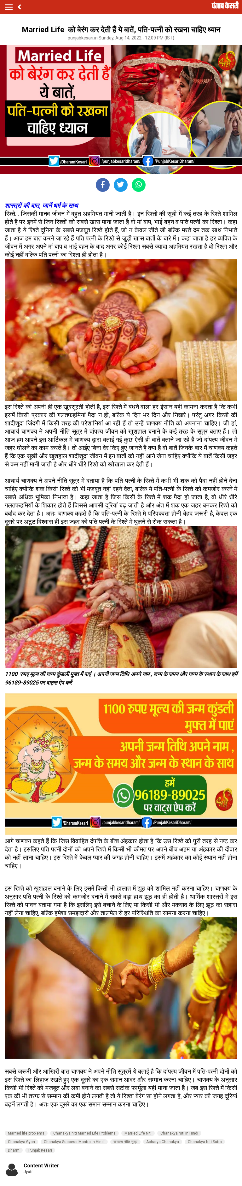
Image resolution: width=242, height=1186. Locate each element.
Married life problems (26, 1133)
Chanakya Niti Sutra (205, 1142)
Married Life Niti (138, 1133)
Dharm (14, 1150)
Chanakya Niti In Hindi (179, 1133)
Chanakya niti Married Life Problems (84, 1133)
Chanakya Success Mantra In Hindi (74, 1142)
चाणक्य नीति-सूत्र (125, 1142)
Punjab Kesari (40, 1150)
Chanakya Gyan (21, 1142)
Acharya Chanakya (162, 1142)
